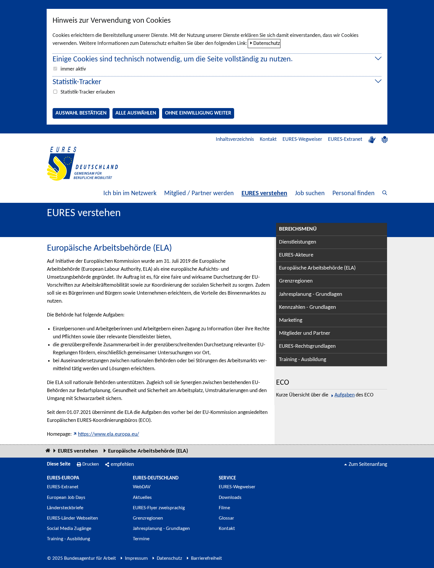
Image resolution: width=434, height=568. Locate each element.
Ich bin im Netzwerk (129, 193)
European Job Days (66, 497)
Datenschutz (266, 43)
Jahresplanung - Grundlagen (310, 294)
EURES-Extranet (345, 139)
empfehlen (122, 464)
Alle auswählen (135, 113)
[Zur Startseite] (82, 164)
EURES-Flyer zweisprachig (159, 507)
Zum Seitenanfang (368, 464)
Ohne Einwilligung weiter (198, 113)
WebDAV (142, 486)
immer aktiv (73, 69)
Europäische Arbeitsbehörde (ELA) (317, 268)
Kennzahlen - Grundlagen (307, 307)
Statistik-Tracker (77, 82)
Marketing (290, 320)
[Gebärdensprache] (372, 139)
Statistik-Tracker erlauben (88, 92)
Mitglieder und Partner (304, 333)
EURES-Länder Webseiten (72, 518)
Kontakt (268, 139)
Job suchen (310, 193)
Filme (224, 507)
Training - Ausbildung (302, 360)
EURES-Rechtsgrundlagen (307, 346)
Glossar (226, 518)
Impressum (136, 558)
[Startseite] (47, 451)
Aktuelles (142, 497)
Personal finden (353, 193)
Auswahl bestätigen (81, 113)
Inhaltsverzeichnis (235, 139)
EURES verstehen (264, 193)
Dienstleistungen (297, 242)
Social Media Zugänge (69, 528)
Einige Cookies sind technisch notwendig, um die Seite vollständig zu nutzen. (173, 59)
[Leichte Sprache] (385, 139)
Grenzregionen (296, 281)
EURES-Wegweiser (302, 139)
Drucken (90, 464)
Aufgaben (345, 395)
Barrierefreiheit (206, 558)
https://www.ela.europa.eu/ (108, 434)
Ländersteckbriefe (65, 507)
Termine (141, 538)
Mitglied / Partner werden (199, 193)
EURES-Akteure (296, 255)
